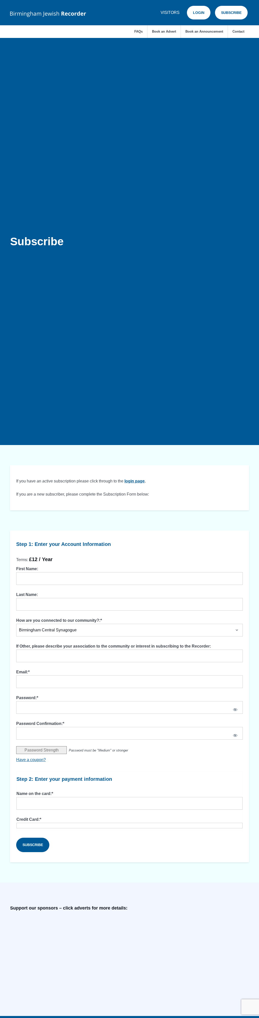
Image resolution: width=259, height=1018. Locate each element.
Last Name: (27, 594)
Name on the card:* (34, 793)
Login (198, 13)
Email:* (23, 672)
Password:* (27, 698)
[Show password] (235, 709)
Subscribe (231, 13)
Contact (238, 31)
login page (134, 481)
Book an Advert (164, 31)
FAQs (138, 31)
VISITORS (170, 12)
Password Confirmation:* (40, 723)
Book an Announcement (204, 31)
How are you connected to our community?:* (59, 620)
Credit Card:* (28, 819)
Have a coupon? (31, 760)
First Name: (27, 569)
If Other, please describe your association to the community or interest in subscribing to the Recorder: (113, 646)
